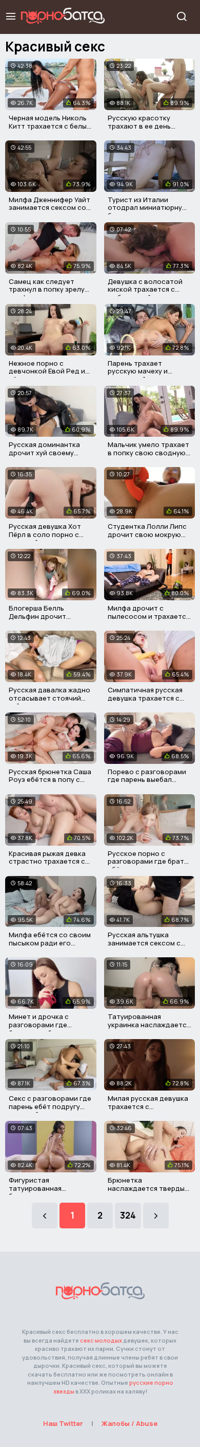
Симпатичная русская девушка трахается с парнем (145, 697)
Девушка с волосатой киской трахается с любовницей (145, 289)
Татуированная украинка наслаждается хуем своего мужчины (149, 1024)
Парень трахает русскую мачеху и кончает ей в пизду (140, 371)
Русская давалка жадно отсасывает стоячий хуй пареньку (49, 697)
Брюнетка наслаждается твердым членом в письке (148, 1188)
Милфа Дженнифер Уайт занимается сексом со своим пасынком (49, 207)
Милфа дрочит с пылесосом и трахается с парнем (149, 616)
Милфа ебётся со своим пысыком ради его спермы (50, 942)
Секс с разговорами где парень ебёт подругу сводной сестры (50, 1106)
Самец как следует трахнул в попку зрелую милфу (49, 289)
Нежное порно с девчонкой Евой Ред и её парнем (47, 371)
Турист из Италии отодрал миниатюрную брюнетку (148, 207)
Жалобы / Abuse (129, 1423)
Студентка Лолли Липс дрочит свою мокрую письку (147, 534)
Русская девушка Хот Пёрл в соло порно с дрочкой (45, 534)
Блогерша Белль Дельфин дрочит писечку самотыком (43, 616)
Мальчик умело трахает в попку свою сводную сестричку (148, 452)
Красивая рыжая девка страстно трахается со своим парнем (49, 861)
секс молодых (101, 1340)
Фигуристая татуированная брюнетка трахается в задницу (47, 1192)
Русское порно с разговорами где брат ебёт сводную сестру (146, 861)
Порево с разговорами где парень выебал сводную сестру (147, 779)
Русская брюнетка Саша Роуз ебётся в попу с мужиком (50, 779)
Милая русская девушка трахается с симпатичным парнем (148, 1106)
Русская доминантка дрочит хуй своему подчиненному (44, 452)
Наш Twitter (63, 1423)
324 (128, 1215)
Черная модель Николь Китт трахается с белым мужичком (50, 125)
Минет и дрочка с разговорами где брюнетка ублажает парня (43, 1028)
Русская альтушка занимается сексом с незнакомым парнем (144, 942)
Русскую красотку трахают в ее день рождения (139, 125)
